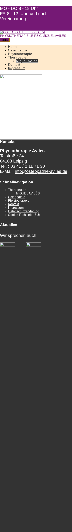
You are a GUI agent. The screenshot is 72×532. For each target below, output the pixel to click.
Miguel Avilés (27, 61)
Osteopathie (17, 50)
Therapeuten (18, 57)
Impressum (16, 68)
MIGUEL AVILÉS (28, 193)
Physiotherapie (20, 54)
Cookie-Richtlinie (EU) (24, 214)
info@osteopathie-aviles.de (41, 171)
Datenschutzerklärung (23, 211)
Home (12, 46)
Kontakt (14, 64)
